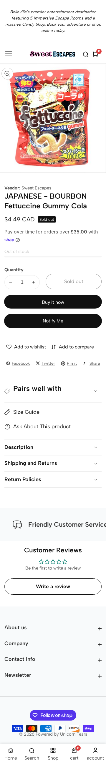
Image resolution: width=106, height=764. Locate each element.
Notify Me (53, 321)
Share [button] (95, 363)
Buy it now (53, 302)
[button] (53, 390)
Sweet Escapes (36, 188)
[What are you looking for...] (86, 54)
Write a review (53, 586)
